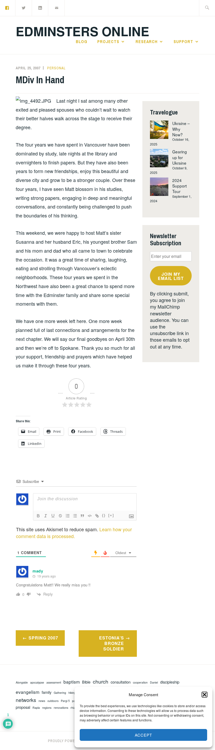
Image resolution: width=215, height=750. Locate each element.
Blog (81, 41)
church (100, 681)
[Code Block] (89, 516)
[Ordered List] (67, 516)
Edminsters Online (82, 31)
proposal (23, 707)
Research (147, 41)
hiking (72, 693)
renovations (61, 708)
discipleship (169, 682)
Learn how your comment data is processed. (74, 532)
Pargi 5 (65, 701)
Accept (143, 735)
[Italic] (45, 516)
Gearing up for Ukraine (179, 157)
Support (183, 41)
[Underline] (53, 516)
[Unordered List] (75, 516)
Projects (108, 41)
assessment (53, 682)
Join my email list (171, 276)
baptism (71, 682)
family (46, 692)
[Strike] (60, 516)
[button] (204, 694)
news (42, 701)
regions (46, 708)
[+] (111, 515)
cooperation (140, 682)
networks (26, 700)
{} (104, 515)
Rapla (36, 708)
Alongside (22, 682)
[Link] (97, 516)
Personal (56, 68)
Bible (86, 682)
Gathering (60, 693)
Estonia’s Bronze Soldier (111, 643)
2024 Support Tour (179, 185)
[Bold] (38, 516)
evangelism (27, 692)
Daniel (154, 682)
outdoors (52, 701)
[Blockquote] (82, 516)
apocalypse (37, 682)
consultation (121, 682)
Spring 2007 (43, 638)
